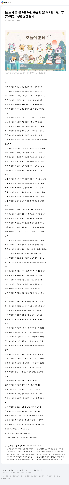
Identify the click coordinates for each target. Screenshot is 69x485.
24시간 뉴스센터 (19, 470)
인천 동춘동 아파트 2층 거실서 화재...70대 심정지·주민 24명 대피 (51, 457)
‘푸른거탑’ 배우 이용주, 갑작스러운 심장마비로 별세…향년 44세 (21, 454)
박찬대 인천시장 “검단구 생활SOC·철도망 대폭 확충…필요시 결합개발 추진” (51, 454)
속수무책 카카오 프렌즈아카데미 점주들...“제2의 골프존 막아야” (21, 457)
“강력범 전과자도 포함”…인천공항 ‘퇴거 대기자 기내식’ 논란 (21, 449)
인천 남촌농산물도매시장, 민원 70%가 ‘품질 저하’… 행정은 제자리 (51, 449)
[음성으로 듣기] (53, 25)
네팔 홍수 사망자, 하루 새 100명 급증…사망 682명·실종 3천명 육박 (21, 459)
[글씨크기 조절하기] (61, 25)
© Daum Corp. (5, 478)
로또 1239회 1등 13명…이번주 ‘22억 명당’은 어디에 (51, 451)
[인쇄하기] (64, 25)
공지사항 (28, 470)
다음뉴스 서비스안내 (7, 470)
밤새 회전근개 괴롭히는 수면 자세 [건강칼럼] (21, 451)
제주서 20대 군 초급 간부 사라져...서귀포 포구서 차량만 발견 (51, 459)
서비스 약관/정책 (37, 470)
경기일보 (7, 2)
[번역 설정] (57, 25)
